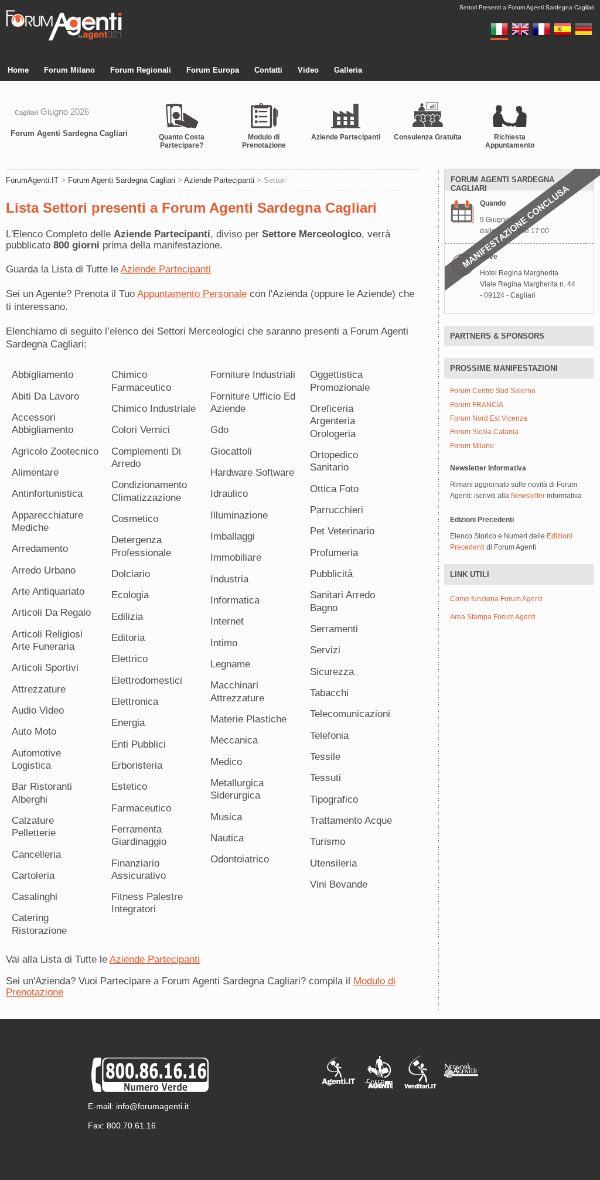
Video (308, 70)
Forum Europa (212, 70)
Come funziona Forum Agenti (496, 599)
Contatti (268, 70)
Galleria (348, 70)
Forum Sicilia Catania (484, 432)
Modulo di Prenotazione (264, 141)
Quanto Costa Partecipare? (181, 141)
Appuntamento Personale (192, 293)
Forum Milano (69, 70)
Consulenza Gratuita (428, 137)
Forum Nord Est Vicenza (488, 418)
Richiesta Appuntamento (509, 141)
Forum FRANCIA (476, 405)
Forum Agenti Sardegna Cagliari (69, 133)
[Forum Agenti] (63, 38)
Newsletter (528, 496)
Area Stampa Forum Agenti (493, 617)
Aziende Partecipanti (345, 137)
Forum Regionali (140, 70)
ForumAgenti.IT (32, 180)
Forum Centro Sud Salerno (493, 391)
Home (18, 70)
